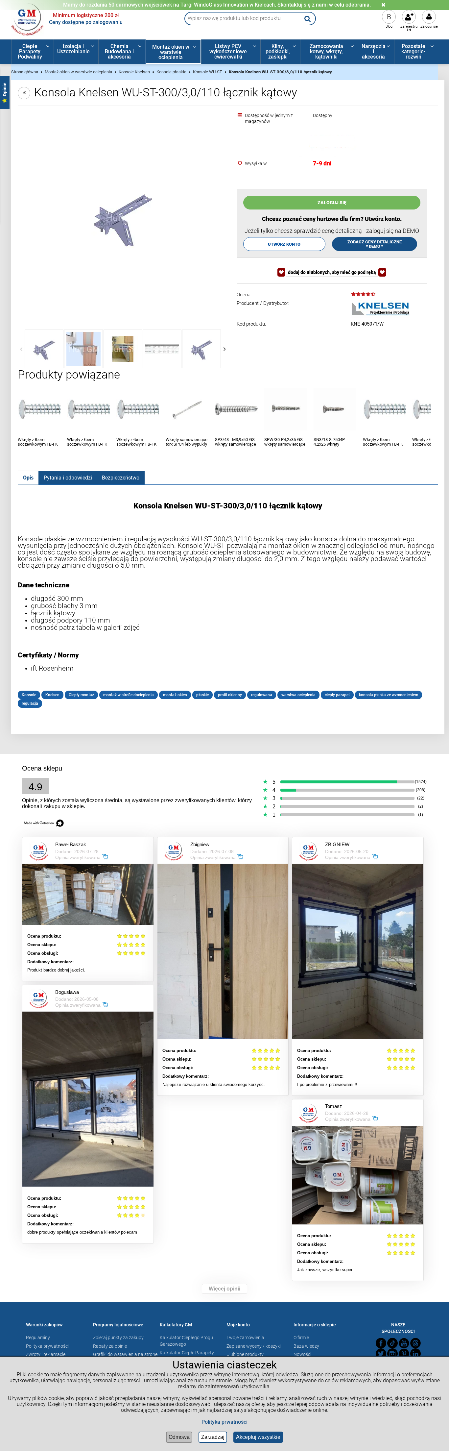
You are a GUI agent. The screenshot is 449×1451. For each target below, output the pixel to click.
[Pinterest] (404, 1353)
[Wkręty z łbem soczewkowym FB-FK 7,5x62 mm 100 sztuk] (88, 409)
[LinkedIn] (415, 1353)
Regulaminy (38, 1337)
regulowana (261, 695)
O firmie (301, 1337)
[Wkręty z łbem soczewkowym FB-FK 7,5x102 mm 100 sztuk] (137, 409)
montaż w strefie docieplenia (128, 695)
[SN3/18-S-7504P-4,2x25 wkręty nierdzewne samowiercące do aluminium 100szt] (335, 409)
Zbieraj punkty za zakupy (118, 1337)
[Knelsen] (380, 309)
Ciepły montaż (81, 695)
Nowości (302, 1354)
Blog (389, 26)
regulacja (30, 703)
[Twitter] (381, 1353)
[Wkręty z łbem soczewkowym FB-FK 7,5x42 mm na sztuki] (384, 409)
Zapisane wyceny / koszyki (253, 1346)
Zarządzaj (213, 1437)
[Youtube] (404, 1343)
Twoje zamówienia (245, 1337)
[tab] (28, 477)
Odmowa (179, 1437)
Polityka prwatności (224, 1422)
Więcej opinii (224, 1288)
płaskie (202, 695)
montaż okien (175, 695)
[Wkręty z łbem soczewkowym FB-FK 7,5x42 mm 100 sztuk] (39, 409)
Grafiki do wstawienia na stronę (125, 1354)
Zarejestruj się (409, 28)
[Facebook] (381, 1343)
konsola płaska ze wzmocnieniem (388, 695)
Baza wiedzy (306, 1346)
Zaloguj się (429, 26)
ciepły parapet (337, 695)
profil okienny (230, 695)
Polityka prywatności (47, 1346)
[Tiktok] (392, 1343)
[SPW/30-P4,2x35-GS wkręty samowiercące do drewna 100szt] (285, 409)
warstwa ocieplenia (298, 695)
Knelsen (52, 695)
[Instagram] (392, 1353)
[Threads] (415, 1343)
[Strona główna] (27, 18)
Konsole (29, 695)
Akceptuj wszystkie (258, 1437)
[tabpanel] (228, 604)
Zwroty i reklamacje (45, 1354)
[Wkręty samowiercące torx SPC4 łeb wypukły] (187, 409)
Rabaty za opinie (110, 1346)
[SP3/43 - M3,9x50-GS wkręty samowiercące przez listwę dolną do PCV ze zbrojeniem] (236, 409)
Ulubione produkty (245, 1354)
